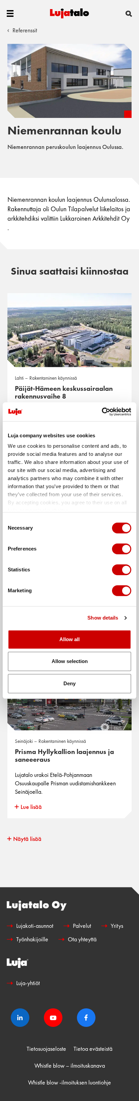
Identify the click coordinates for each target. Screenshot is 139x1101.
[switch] (121, 548)
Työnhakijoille (32, 939)
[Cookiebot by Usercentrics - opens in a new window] (101, 411)
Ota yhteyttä (82, 939)
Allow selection (70, 661)
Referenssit (24, 30)
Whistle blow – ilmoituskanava (69, 1065)
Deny (69, 683)
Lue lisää (31, 807)
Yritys (117, 926)
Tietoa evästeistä (93, 1048)
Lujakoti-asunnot (34, 926)
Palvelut (82, 926)
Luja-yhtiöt (28, 983)
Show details (102, 618)
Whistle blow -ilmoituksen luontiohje (69, 1082)
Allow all (69, 639)
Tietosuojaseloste (46, 1048)
